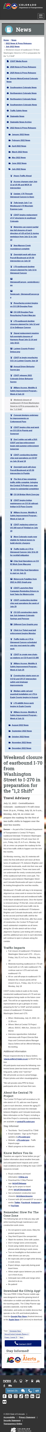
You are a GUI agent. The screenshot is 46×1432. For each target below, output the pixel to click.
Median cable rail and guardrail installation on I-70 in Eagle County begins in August (24, 694)
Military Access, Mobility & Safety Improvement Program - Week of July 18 (23, 515)
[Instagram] (16, 1396)
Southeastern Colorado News (23, 88)
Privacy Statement (27, 1417)
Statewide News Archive (21, 122)
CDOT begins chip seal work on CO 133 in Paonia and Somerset (24, 430)
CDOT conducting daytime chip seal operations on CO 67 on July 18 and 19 (23, 458)
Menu (41, 16)
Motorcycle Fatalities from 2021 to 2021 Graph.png (23, 580)
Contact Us (12, 1390)
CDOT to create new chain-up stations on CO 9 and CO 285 (24, 656)
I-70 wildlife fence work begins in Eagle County (22, 704)
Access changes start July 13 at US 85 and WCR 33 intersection (23, 185)
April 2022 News (18, 146)
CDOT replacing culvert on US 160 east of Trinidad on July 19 (24, 528)
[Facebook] (4, 1396)
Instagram (35, 1203)
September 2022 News (21, 731)
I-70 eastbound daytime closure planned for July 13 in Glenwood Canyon (23, 270)
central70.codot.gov (26, 1122)
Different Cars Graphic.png (25, 624)
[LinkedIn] (32, 1396)
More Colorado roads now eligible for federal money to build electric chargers (23, 540)
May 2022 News (18, 158)
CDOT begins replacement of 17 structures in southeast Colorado (23, 218)
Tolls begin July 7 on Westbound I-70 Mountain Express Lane (21, 206)
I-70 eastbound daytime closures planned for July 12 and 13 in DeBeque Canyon (24, 324)
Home (6, 40)
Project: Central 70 (10, 1337)
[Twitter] (10, 1396)
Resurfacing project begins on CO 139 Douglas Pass (24, 304)
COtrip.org (23, 1177)
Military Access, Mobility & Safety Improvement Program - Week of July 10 (23, 391)
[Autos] (38, 1381)
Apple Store (14, 1320)
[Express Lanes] (7, 1381)
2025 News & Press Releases (23, 73)
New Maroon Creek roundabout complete (20, 247)
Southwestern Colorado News (23, 105)
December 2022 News (21, 748)
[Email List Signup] (38, 1396)
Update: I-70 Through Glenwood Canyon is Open (22, 195)
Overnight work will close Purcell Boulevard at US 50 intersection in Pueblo (23, 470)
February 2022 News (20, 140)
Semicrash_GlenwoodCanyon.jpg (24, 295)
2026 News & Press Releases (23, 67)
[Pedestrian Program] (4, 1385)
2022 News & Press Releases (19, 43)
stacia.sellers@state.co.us (15, 1059)
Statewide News (17, 116)
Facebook (25, 1203)
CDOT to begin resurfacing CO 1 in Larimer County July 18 (24, 359)
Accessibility (9, 1417)
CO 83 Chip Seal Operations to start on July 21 (24, 571)
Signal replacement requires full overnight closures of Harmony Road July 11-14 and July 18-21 (24, 338)
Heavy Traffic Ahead (22, 176)
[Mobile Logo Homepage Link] (23, 6)
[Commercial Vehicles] (10, 1385)
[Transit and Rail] (21, 1381)
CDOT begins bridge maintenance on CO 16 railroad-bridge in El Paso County (24, 503)
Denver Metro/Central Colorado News (22, 80)
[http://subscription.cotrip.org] (23, 1359)
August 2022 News (20, 725)
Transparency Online (13, 1424)
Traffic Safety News (18, 111)
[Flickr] (4, 1402)
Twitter (17, 1203)
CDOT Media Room (18, 61)
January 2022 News (20, 135)
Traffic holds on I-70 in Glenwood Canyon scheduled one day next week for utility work (23, 644)
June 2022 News (19, 163)
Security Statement (12, 1421)
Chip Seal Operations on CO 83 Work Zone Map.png (24, 562)
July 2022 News (13, 47)
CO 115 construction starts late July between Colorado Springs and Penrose (24, 615)
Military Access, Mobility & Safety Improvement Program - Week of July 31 (23, 715)
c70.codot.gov (23, 1137)
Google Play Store (19, 1316)
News (13, 40)
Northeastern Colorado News (23, 99)
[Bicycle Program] (15, 1381)
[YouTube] (27, 1396)
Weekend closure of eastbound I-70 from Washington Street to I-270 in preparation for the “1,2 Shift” (24, 404)
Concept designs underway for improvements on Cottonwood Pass (24, 418)
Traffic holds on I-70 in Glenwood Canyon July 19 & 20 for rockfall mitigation (24, 552)
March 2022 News (19, 152)
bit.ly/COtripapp (19, 1183)
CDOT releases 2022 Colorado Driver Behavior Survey (21, 378)
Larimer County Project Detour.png (22, 350)
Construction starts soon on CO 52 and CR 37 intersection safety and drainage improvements (24, 680)
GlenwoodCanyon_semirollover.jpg (24, 283)
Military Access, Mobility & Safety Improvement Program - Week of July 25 (23, 666)
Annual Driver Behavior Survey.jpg (22, 368)
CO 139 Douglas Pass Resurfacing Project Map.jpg (23, 313)
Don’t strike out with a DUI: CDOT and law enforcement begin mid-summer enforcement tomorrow (24, 444)
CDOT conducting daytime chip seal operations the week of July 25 (24, 603)
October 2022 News (20, 737)
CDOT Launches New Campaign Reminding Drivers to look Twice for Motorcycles (24, 591)
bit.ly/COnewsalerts (22, 1190)
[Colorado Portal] (21, 1429)
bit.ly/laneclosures (24, 1196)
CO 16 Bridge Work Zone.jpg (26, 494)
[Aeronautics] (26, 1381)
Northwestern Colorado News (23, 93)
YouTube (15, 1206)
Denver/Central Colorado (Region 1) (16, 1334)
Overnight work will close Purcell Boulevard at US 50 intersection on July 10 (23, 258)
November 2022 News (21, 743)
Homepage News (15, 1331)
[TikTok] (21, 1396)
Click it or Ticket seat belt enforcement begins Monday (23, 631)
